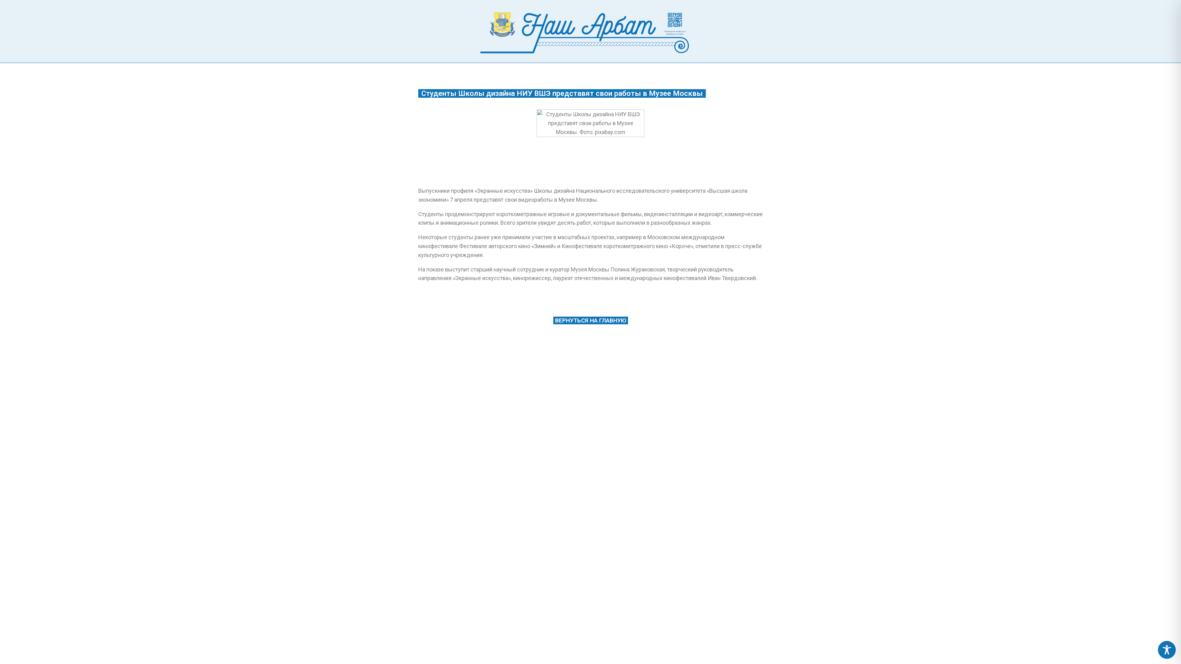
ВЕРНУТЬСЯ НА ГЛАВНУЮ (590, 320)
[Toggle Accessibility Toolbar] (1166, 649)
